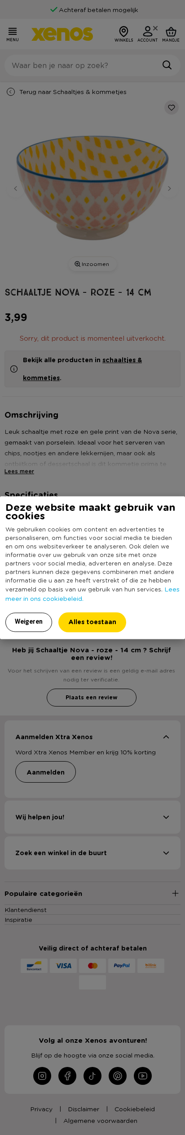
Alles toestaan (92, 621)
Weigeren (29, 621)
